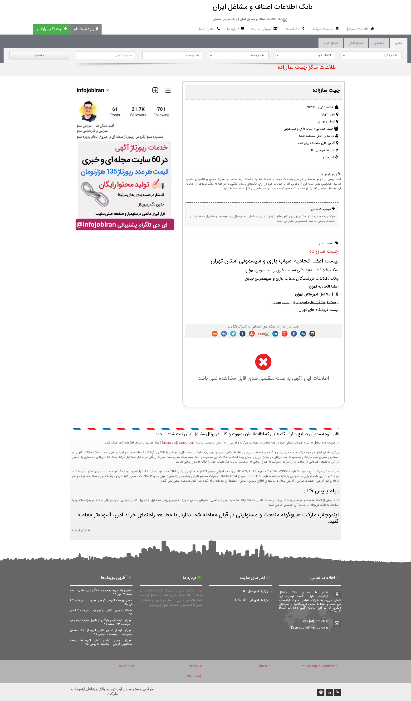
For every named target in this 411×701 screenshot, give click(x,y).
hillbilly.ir (195, 666)
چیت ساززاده (323, 251)
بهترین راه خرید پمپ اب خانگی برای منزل (101, 592)
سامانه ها (292, 29)
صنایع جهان (330, 42)
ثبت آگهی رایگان (50, 29)
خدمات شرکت (322, 29)
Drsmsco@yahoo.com (178, 442)
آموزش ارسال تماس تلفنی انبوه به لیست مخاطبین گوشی (101, 642)
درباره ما (233, 29)
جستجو (39, 54)
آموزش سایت (261, 29)
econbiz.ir (194, 675)
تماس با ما (207, 29)
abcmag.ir (126, 666)
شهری (399, 42)
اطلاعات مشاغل (357, 29)
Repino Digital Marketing (319, 666)
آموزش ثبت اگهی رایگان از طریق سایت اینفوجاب (101, 622)
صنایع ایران (356, 42)
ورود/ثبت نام (84, 29)
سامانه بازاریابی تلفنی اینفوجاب (101, 612)
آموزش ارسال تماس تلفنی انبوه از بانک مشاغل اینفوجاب (101, 632)
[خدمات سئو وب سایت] (124, 232)
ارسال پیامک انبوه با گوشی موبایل (101, 602)
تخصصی (379, 42)
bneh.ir (264, 666)
